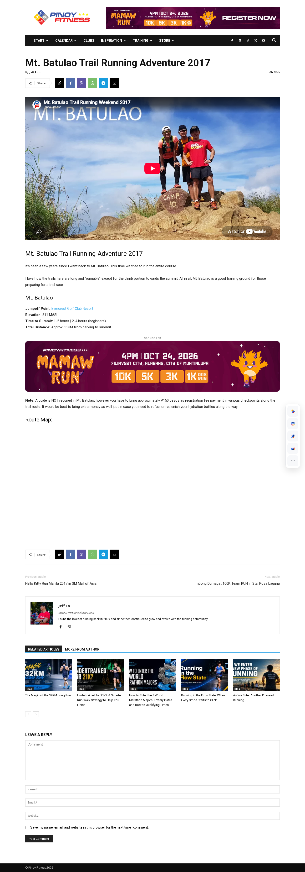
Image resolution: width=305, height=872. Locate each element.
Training (140, 40)
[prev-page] (28, 714)
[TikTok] (247, 40)
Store (164, 40)
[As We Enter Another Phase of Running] (256, 675)
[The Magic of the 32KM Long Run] (48, 675)
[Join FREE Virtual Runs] (292, 436)
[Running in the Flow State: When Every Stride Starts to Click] (204, 675)
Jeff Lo (34, 72)
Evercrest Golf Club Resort (72, 308)
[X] (255, 40)
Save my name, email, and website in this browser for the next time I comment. (89, 827)
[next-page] (36, 714)
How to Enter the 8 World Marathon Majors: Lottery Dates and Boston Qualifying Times (150, 700)
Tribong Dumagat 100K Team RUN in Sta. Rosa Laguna (237, 583)
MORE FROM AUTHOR (82, 649)
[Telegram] (103, 83)
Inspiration (111, 40)
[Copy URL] (59, 83)
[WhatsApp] (92, 83)
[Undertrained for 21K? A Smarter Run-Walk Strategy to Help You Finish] (100, 675)
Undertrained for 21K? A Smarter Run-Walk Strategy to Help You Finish (99, 700)
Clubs (88, 40)
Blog (29, 689)
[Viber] (81, 83)
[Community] (292, 448)
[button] (274, 41)
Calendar (64, 40)
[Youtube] (263, 40)
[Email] (114, 83)
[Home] (292, 411)
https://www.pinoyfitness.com (76, 612)
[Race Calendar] (292, 423)
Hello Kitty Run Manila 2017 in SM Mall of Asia (61, 583)
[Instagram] (240, 40)
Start (39, 40)
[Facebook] (232, 40)
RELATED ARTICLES (43, 649)
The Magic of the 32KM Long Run (48, 695)
